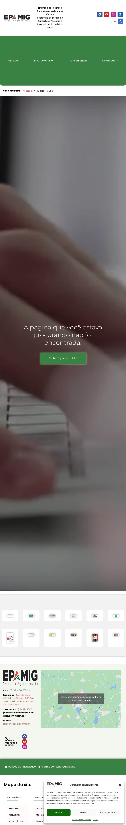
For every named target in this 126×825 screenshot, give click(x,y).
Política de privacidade (81, 819)
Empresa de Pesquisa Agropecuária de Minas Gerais (50, 11)
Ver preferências (109, 812)
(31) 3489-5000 (23, 709)
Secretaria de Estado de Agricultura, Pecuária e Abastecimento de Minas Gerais (50, 22)
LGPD (95, 819)
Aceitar (59, 812)
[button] (119, 784)
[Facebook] (99, 14)
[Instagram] (113, 14)
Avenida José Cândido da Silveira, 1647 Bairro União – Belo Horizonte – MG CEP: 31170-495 (19, 699)
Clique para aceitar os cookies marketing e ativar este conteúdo (81, 699)
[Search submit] (120, 21)
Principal (28, 90)
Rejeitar (84, 812)
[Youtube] (106, 14)
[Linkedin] (120, 14)
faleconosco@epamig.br (16, 723)
